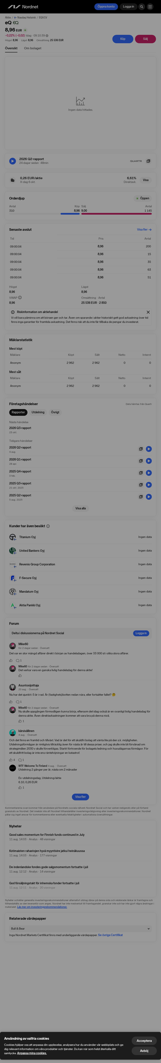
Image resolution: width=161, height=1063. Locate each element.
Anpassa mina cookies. (32, 1053)
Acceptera (144, 1041)
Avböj (144, 1051)
